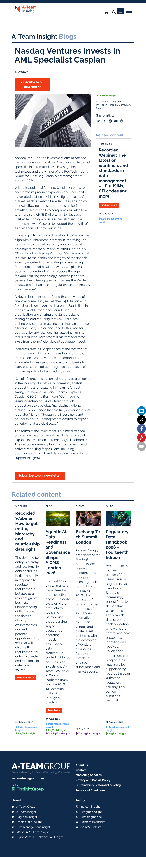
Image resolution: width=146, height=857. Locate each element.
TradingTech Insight (59, 733)
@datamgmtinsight (92, 821)
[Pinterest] (141, 437)
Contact (81, 770)
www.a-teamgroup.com (28, 778)
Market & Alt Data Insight (32, 832)
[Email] (141, 446)
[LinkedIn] (141, 410)
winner (49, 171)
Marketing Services (89, 775)
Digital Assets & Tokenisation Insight (39, 837)
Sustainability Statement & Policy (98, 785)
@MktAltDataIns (90, 827)
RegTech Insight (107, 95)
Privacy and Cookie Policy (93, 780)
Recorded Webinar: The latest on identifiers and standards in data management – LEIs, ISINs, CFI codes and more (113, 173)
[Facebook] (141, 428)
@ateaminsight (90, 806)
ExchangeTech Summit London (88, 537)
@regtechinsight (91, 812)
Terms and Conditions (90, 790)
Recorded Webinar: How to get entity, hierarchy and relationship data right (27, 531)
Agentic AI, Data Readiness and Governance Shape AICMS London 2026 (58, 552)
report (46, 297)
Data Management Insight (110, 220)
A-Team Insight (26, 812)
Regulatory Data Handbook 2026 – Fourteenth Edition (117, 544)
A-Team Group (25, 806)
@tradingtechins (91, 817)
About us (82, 765)
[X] (141, 419)
